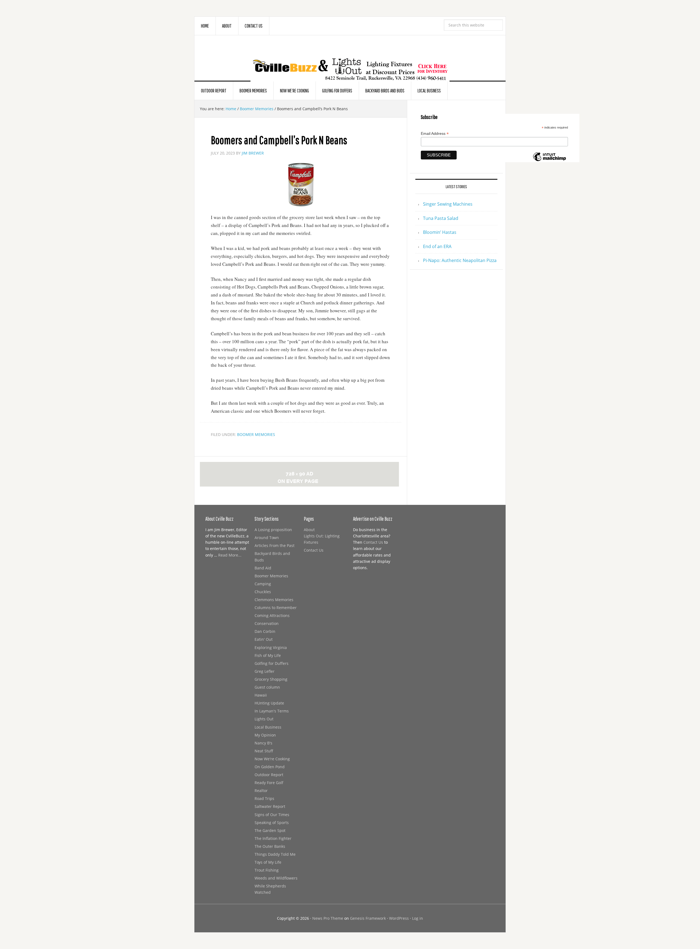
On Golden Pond (270, 766)
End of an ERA (437, 246)
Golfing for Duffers (271, 663)
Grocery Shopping (271, 679)
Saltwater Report (270, 806)
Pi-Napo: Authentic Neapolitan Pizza (460, 260)
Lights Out (264, 718)
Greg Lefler (265, 671)
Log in (417, 918)
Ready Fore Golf (269, 782)
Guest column (267, 687)
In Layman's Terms (272, 711)
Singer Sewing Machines (447, 204)
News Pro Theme (327, 918)
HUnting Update (269, 703)
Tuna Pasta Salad (440, 218)
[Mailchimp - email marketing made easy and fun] (549, 160)
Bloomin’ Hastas (439, 232)
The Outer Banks (270, 846)
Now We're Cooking (272, 758)
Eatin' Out (264, 639)
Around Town (267, 537)
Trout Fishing (267, 870)
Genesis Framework (368, 918)
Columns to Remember (276, 607)
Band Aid (263, 567)
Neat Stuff (264, 750)
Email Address (435, 133)
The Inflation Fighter (273, 838)
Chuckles (263, 591)
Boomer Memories (256, 434)
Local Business (268, 727)
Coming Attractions (272, 615)
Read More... (229, 555)
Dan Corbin (265, 631)
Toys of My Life (268, 862)
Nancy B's (263, 743)
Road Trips (264, 798)
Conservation (267, 623)
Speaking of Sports (272, 822)
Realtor (261, 790)
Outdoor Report (269, 774)
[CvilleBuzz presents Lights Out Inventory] (350, 61)
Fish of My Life (268, 655)
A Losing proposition (273, 529)
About (309, 529)
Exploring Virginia (271, 647)
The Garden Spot (270, 830)
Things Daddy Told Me (275, 854)
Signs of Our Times (272, 814)
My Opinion (265, 735)
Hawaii (261, 695)
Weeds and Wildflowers (276, 878)
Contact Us (313, 550)
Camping (263, 583)
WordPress (399, 918)
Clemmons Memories (274, 599)
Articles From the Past (274, 545)
